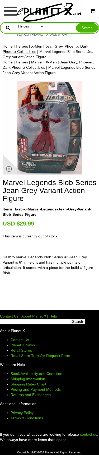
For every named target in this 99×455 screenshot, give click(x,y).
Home (8, 46)
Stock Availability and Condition (36, 373)
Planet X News (23, 345)
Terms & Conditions (27, 418)
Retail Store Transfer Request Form (40, 355)
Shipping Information (28, 379)
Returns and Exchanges (31, 395)
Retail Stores (21, 350)
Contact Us (9, 316)
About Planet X (33, 316)
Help (53, 316)
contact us (88, 434)
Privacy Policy (22, 413)
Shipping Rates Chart (28, 384)
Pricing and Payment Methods (36, 389)
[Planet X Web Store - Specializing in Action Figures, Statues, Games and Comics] (49, 11)
